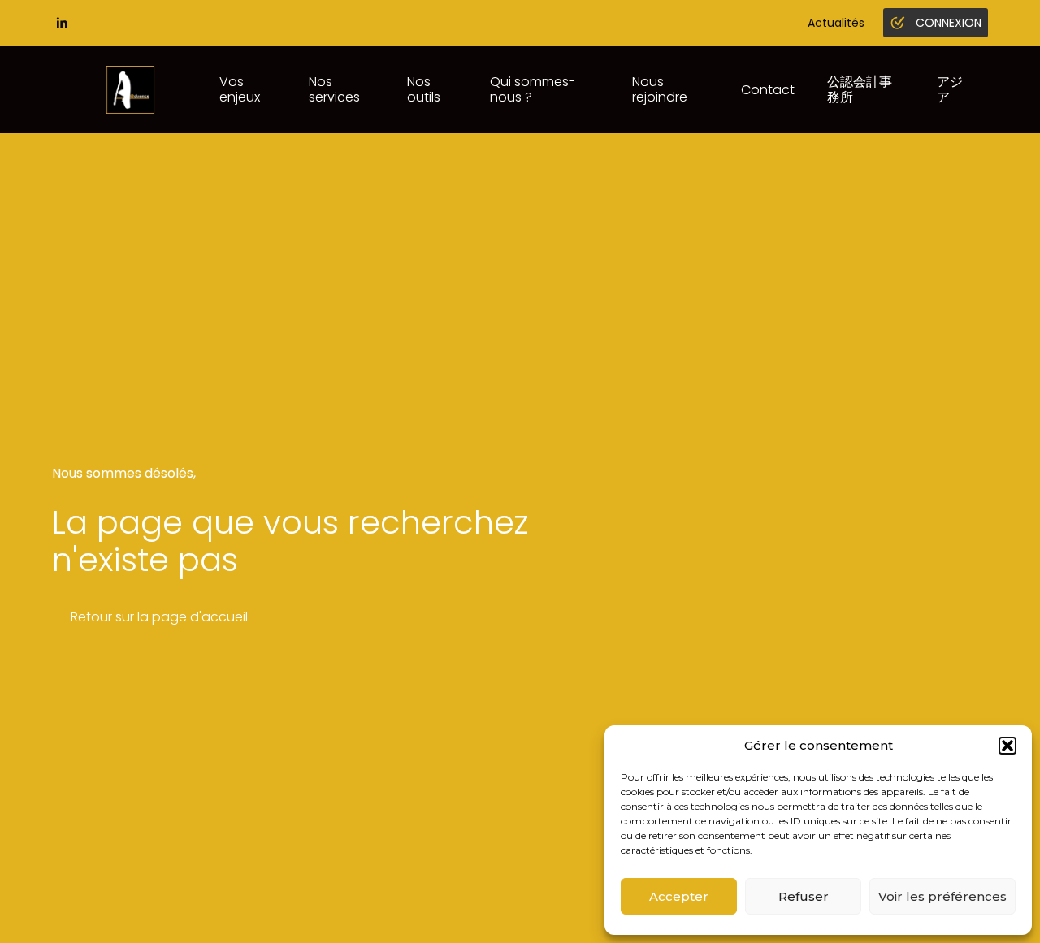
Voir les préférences (942, 896)
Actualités (836, 23)
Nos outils (423, 89)
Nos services (334, 89)
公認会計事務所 (859, 89)
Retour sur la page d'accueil (159, 617)
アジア (950, 89)
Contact (768, 89)
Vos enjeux (239, 89)
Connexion (949, 23)
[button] (1007, 746)
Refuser (803, 896)
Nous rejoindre (659, 89)
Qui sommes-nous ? (532, 89)
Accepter (678, 896)
